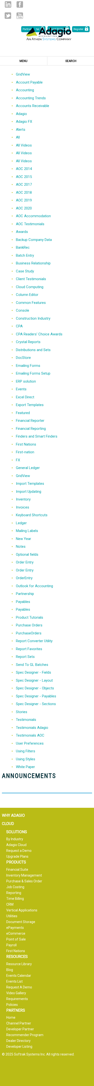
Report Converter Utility (34, 641)
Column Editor (27, 295)
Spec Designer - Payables (36, 696)
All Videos (24, 145)
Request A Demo (19, 987)
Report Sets (25, 657)
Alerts (20, 129)
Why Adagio (13, 815)
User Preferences (30, 743)
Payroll (11, 945)
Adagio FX (24, 121)
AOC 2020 (24, 208)
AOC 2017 (24, 184)
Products (16, 862)
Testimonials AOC (30, 735)
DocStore (23, 357)
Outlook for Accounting (34, 586)
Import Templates (30, 483)
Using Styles (25, 759)
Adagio (21, 114)
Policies (12, 1005)
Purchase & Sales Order (24, 881)
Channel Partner (18, 1023)
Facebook (19, 4)
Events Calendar (18, 976)
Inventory (23, 499)
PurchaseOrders (28, 633)
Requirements (17, 999)
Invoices (22, 507)
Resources (17, 956)
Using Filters (25, 751)
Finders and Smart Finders (36, 436)
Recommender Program (24, 1035)
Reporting (13, 893)
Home (10, 1017)
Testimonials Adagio (32, 727)
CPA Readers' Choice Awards (39, 334)
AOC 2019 (24, 200)
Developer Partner (20, 1029)
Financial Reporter (30, 420)
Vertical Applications (21, 910)
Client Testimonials (31, 279)
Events (21, 389)
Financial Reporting (31, 428)
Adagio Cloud (16, 845)
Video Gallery (16, 993)
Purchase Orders (29, 625)
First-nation (25, 452)
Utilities (11, 916)
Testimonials (26, 719)
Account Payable (29, 82)
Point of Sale (16, 939)
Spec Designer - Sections (36, 704)
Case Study (25, 271)
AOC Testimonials (30, 224)
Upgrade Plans (17, 856)
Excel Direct (25, 397)
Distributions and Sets (33, 350)
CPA (19, 326)
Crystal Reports (28, 342)
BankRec (23, 247)
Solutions (16, 832)
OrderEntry (24, 578)
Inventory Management (24, 875)
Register (78, 29)
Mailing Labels (27, 531)
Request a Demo (19, 851)
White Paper (25, 767)
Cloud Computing (29, 287)
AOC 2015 (24, 177)
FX (18, 460)
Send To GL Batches (32, 664)
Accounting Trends (31, 98)
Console (22, 310)
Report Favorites (29, 649)
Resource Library (19, 964)
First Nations (26, 444)
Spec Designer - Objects (35, 688)
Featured (23, 413)
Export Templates (30, 405)
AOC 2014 (24, 169)
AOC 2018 (24, 192)
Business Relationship (33, 263)
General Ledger (28, 468)
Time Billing (15, 899)
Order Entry (25, 562)
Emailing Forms (28, 365)
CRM (9, 904)
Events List (14, 981)
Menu (23, 61)
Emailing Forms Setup (33, 373)
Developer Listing (19, 1046)
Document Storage (20, 922)
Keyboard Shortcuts (31, 515)
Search (70, 61)
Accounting (25, 90)
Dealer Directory (18, 1041)
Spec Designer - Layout (34, 680)
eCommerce (15, 933)
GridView (23, 74)
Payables (23, 602)
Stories (21, 712)
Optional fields (27, 554)
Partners (15, 1010)
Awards (22, 232)
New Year (23, 539)
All (18, 137)
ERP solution (26, 381)
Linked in (7, 4)
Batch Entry (25, 255)
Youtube (19, 15)
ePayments (15, 928)
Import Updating (28, 491)
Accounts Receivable (32, 106)
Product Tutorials (29, 617)
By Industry (14, 839)
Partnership (25, 594)
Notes (21, 546)
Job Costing (15, 887)
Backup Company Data (34, 240)
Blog (9, 970)
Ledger (21, 523)
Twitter (7, 15)
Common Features (31, 302)
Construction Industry (33, 318)
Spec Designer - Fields (33, 672)
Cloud (8, 823)
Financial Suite (17, 869)
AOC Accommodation (33, 216)
